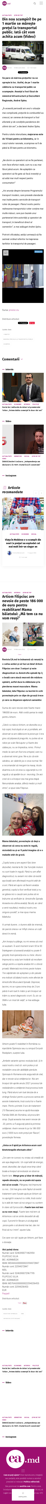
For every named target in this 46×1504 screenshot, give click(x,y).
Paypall (5, 1293)
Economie (17, 404)
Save (36, 564)
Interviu (27, 404)
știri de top (18, 15)
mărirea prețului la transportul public (18, 339)
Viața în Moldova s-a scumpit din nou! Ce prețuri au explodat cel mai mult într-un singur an (23, 543)
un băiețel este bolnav (11, 1318)
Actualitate (7, 15)
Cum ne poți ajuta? (12, 1475)
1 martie (6, 334)
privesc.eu (14, 310)
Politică (35, 404)
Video (4, 458)
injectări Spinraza (10, 1313)
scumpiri (6, 344)
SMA (22, 1313)
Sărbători (18, 456)
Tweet (19, 654)
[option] (23, 534)
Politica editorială (31, 1482)
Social (26, 456)
